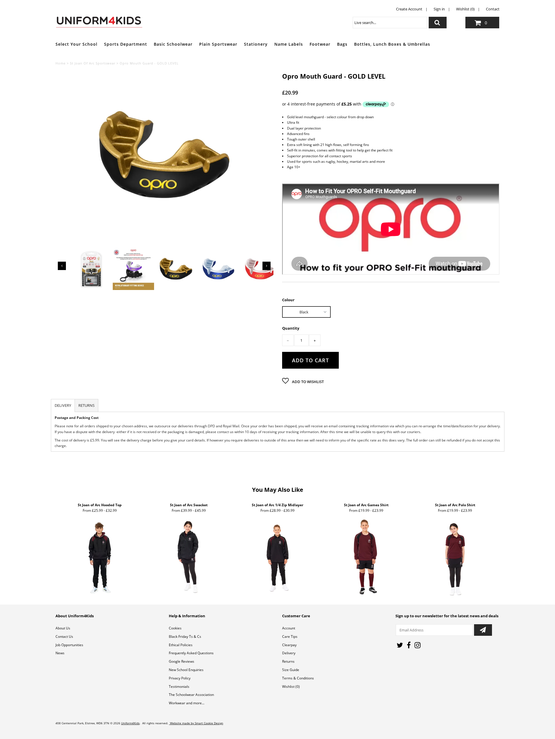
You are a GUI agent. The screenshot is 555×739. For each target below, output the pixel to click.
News (60, 653)
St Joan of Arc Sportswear (92, 63)
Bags (342, 44)
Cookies (175, 628)
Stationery (256, 44)
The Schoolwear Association (191, 694)
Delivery (288, 653)
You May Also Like (277, 490)
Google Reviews (181, 661)
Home (61, 63)
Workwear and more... (186, 703)
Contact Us (64, 636)
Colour (288, 299)
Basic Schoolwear (173, 44)
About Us (63, 628)
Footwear (320, 44)
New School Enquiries (186, 669)
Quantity (290, 328)
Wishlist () (291, 686)
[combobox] (390, 22)
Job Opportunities (69, 644)
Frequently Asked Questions (191, 653)
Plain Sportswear (218, 44)
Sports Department (125, 44)
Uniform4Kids (130, 723)
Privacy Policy (179, 678)
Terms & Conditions (298, 678)
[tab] (63, 405)
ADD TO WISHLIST (307, 381)
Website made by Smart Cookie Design (196, 723)
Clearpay (289, 644)
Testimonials (179, 686)
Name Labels (288, 44)
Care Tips (289, 636)
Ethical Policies (181, 644)
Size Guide (290, 669)
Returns (288, 661)
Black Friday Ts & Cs (185, 636)
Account (288, 628)
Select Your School (76, 44)
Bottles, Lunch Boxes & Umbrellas (392, 44)
